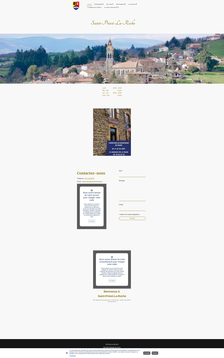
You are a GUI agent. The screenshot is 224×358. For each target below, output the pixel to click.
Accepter (91, 221)
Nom (120, 171)
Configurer (72, 356)
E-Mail (121, 204)
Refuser (155, 353)
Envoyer (132, 218)
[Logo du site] (76, 6)
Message (122, 180)
